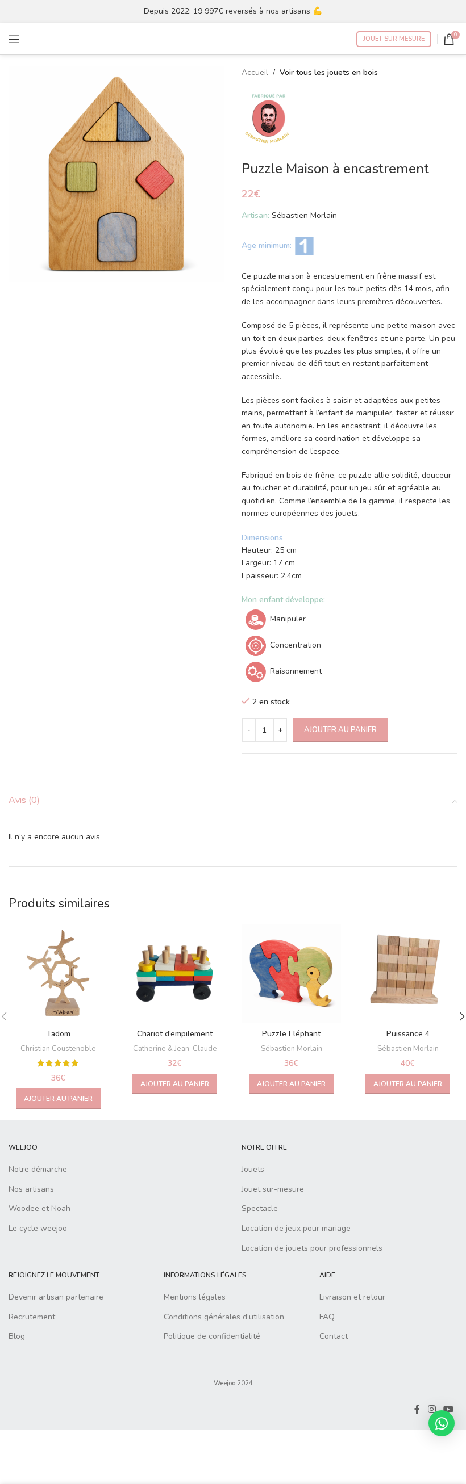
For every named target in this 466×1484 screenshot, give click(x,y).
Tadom (58, 1033)
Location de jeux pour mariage (296, 1228)
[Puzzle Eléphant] (291, 973)
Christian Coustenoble (58, 1049)
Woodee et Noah (39, 1208)
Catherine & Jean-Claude (175, 1049)
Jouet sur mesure (394, 39)
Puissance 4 (408, 1033)
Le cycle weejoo (38, 1228)
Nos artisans (31, 1189)
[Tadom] (58, 973)
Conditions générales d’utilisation (224, 1316)
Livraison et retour (352, 1297)
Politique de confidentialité (212, 1336)
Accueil (255, 72)
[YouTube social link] (448, 1409)
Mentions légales (195, 1297)
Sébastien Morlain (291, 1049)
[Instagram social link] (431, 1409)
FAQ (327, 1316)
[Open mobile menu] (14, 39)
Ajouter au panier (340, 730)
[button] (58, 1098)
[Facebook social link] (417, 1409)
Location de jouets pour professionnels (312, 1248)
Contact (333, 1336)
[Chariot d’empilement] (174, 973)
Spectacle (260, 1208)
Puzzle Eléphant (291, 1033)
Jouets (253, 1169)
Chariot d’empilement (175, 1033)
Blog (17, 1336)
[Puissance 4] (407, 973)
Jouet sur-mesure (273, 1189)
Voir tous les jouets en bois (329, 72)
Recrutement (32, 1316)
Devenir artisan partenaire (56, 1297)
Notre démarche (38, 1169)
